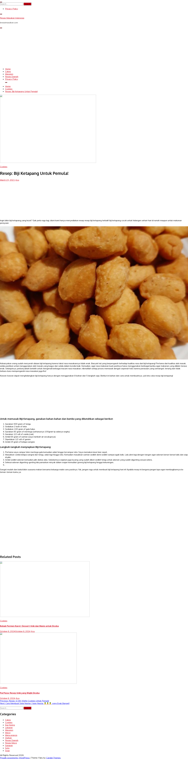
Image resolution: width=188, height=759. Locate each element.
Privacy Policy (11, 8)
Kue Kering (10, 725)
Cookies (3, 166)
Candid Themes (53, 757)
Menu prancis (11, 735)
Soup (7, 750)
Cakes (8, 71)
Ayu (17, 180)
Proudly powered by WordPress (15, 757)
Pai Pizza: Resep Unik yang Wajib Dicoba (20, 693)
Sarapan (9, 745)
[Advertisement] (94, 48)
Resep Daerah (11, 76)
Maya (7, 732)
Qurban (8, 737)
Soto (7, 748)
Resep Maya (11, 743)
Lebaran (9, 727)
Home (8, 69)
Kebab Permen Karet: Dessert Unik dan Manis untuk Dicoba (29, 626)
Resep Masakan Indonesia (12, 18)
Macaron (9, 74)
